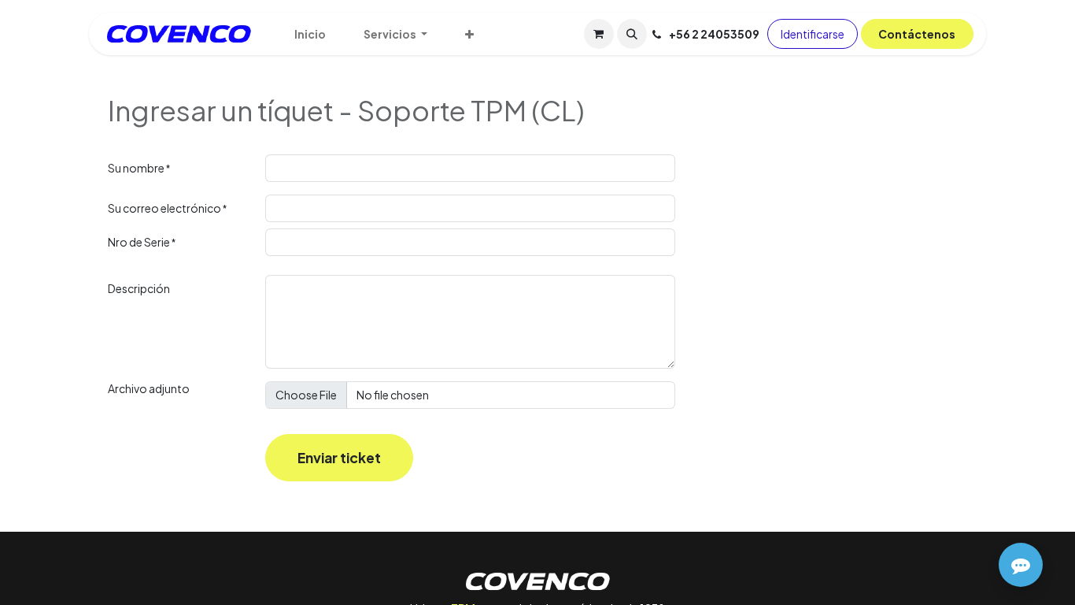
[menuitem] (310, 33)
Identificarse (812, 34)
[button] (632, 34)
